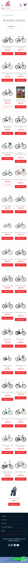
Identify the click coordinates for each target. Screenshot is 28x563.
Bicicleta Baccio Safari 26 (20, 126)
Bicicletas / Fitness (9, 15)
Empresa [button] (4, 520)
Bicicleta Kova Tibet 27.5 (20, 312)
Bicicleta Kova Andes (7, 232)
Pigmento (19, 560)
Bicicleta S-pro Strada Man (7, 445)
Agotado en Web (7, 106)
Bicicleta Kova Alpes (20, 206)
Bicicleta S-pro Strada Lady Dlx (20, 419)
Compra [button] (3, 523)
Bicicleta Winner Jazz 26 (20, 472)
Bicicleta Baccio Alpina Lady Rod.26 (20, 47)
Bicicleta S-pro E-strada (20, 339)
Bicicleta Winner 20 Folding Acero (7, 472)
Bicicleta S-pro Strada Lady (7, 419)
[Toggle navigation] (2, 5)
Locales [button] (3, 516)
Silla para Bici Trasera (14, 498)
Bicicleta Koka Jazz (7, 206)
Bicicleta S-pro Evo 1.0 (21, 366)
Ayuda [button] (3, 531)
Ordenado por (11, 26)
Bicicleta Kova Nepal (20, 259)
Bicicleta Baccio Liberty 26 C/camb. (21, 100)
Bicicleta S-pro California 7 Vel (7, 339)
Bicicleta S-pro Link (21, 392)
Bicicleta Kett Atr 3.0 (7, 179)
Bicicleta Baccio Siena (7, 153)
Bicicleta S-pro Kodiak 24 (7, 392)
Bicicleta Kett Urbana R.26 (20, 180)
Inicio (3, 15)
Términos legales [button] (6, 527)
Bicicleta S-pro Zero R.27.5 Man (20, 445)
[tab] (14, 516)
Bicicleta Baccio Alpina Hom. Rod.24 (7, 47)
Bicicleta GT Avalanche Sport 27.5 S (20, 154)
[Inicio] (7, 3)
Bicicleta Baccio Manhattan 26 (7, 126)
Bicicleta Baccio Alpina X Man (7, 73)
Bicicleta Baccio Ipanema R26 (7, 100)
